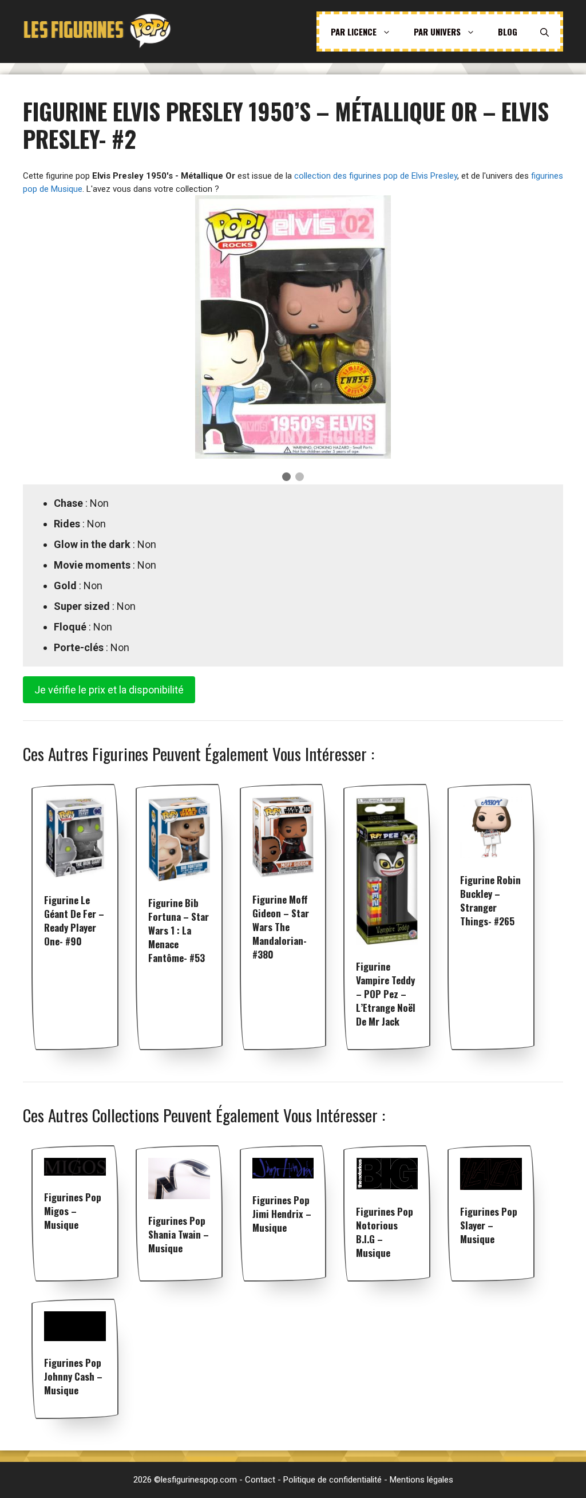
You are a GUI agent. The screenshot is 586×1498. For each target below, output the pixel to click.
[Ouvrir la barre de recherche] (544, 31)
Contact (260, 1480)
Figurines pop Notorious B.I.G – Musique (384, 1232)
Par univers (437, 31)
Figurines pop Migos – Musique (72, 1211)
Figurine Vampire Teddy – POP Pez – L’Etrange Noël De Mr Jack (385, 993)
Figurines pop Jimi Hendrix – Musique (281, 1214)
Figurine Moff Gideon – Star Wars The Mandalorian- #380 (280, 926)
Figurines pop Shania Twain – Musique (178, 1234)
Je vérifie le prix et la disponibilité (109, 690)
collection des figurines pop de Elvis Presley (375, 176)
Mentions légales (421, 1480)
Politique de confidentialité (332, 1480)
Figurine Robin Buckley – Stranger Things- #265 (490, 900)
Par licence (354, 31)
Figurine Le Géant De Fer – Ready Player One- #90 (74, 920)
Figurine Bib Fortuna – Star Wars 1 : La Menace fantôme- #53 (178, 930)
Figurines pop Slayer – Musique (488, 1225)
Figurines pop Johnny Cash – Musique (73, 1376)
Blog (507, 31)
